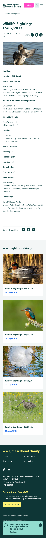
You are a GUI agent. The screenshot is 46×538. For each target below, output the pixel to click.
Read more (14, 532)
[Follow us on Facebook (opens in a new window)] (4, 469)
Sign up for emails (12, 504)
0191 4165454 (8, 485)
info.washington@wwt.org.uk (14, 482)
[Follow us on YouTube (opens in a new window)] (9, 469)
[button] (32, 35)
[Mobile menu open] (41, 6)
